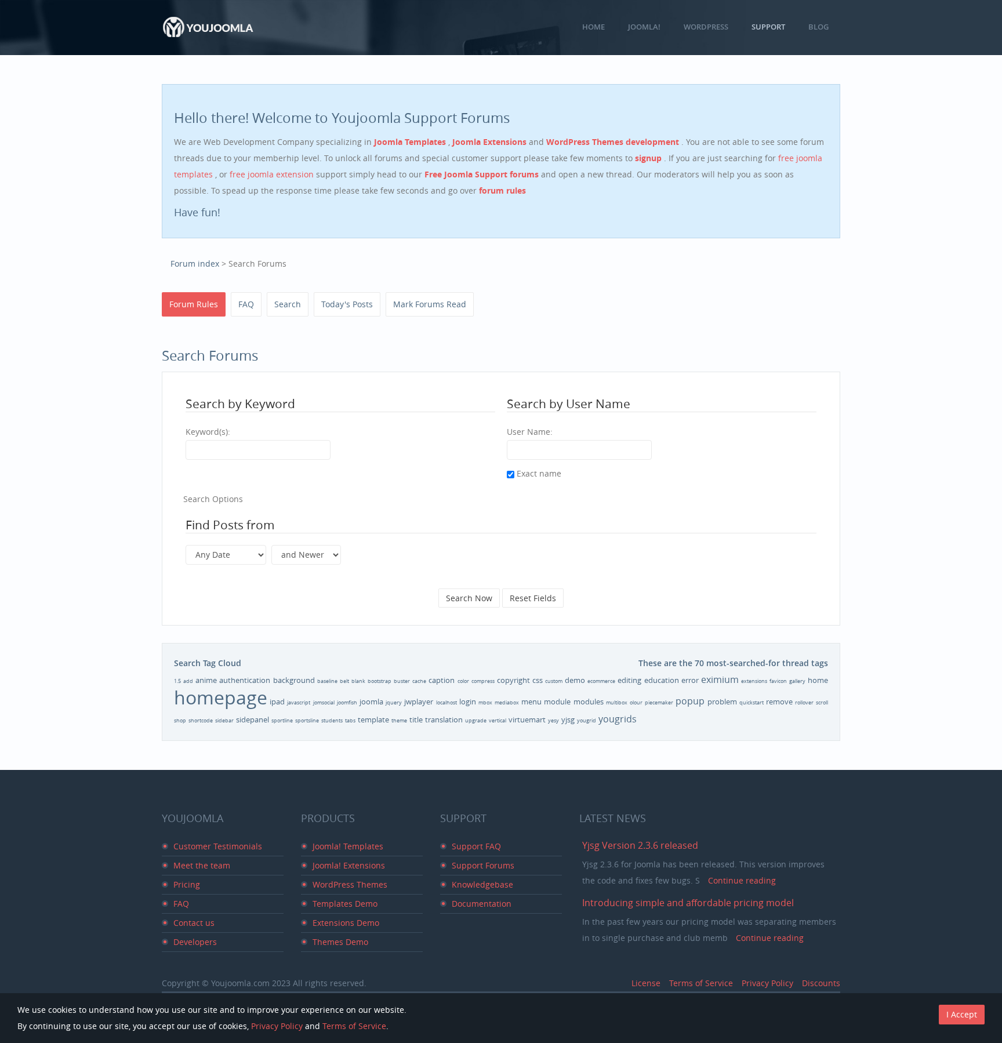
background (294, 680)
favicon (778, 681)
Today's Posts (347, 304)
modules (588, 701)
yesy (553, 720)
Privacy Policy (767, 983)
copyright (513, 680)
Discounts (821, 983)
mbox (485, 702)
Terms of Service (701, 983)
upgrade (476, 720)
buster (402, 681)
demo (575, 680)
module (557, 701)
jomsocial (324, 702)
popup (690, 701)
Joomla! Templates (348, 846)
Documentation (481, 903)
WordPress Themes (350, 884)
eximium (720, 679)
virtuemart (527, 719)
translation (444, 719)
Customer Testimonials (217, 846)
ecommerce (601, 681)
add (188, 681)
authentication (244, 680)
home (818, 680)
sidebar (224, 720)
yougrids (617, 719)
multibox (616, 702)
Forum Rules (193, 304)
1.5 (177, 681)
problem (722, 701)
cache (419, 681)
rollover (804, 702)
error (690, 680)
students (332, 720)
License (645, 983)
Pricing (186, 884)
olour (636, 702)
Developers (195, 941)
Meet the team (201, 865)
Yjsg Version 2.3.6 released (640, 845)
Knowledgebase (482, 884)
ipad (277, 701)
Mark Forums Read (429, 304)
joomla (371, 701)
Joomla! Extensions (349, 865)
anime (206, 680)
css (537, 680)
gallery (797, 681)
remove (779, 701)
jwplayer (418, 701)
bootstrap (379, 681)
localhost (446, 702)
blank (358, 681)
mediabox (507, 702)
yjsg (568, 719)
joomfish (347, 702)
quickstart (751, 702)
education (661, 680)
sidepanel (252, 719)
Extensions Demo (346, 922)
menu (531, 701)
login (467, 701)
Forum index (195, 263)
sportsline (307, 720)
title (416, 719)
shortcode (200, 720)
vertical (497, 720)
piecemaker (659, 702)
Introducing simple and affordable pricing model (688, 902)
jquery (394, 702)
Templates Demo (345, 903)
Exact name (537, 473)
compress (483, 681)
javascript (298, 702)
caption (442, 680)
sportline (282, 720)
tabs (350, 720)
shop (180, 720)
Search (287, 304)
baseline (327, 681)
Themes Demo (340, 941)
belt (344, 681)
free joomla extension (273, 174)
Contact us (194, 922)
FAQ (246, 304)
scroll (822, 702)
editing (629, 680)
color (463, 681)
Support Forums (483, 865)
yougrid (586, 720)
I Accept (961, 1014)
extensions (754, 681)
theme (399, 720)
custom (553, 681)
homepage (220, 697)
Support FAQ (476, 846)
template (373, 719)
